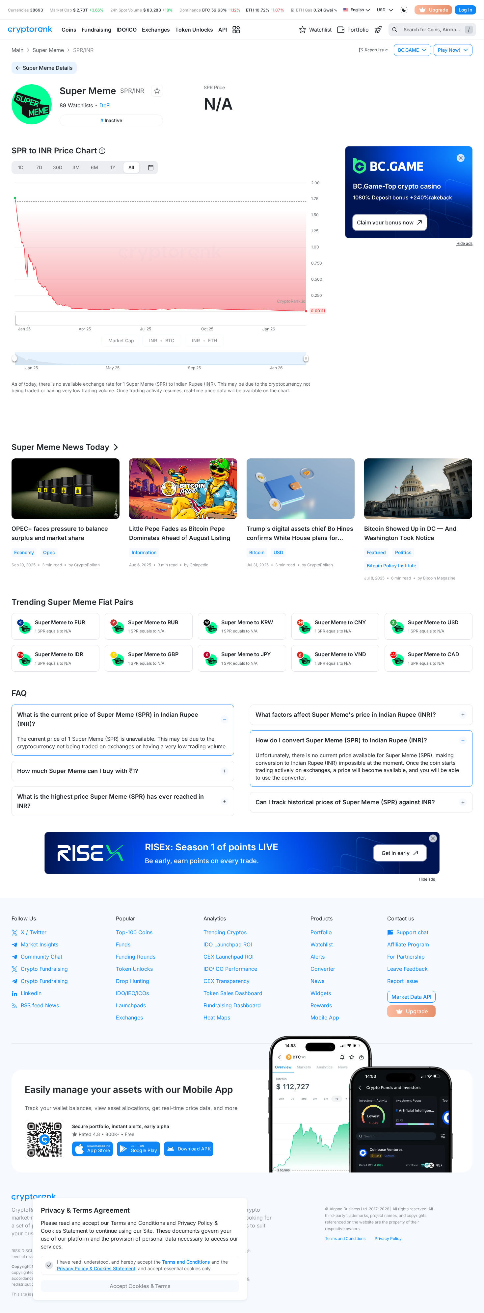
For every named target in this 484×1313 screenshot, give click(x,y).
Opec (49, 552)
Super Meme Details (48, 67)
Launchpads (131, 1005)
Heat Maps (216, 1017)
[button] (92, 1149)
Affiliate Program (408, 944)
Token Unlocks (134, 968)
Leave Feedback (407, 968)
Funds (123, 944)
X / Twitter (33, 932)
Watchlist (321, 944)
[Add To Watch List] (157, 91)
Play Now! (449, 50)
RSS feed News (40, 1005)
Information (144, 552)
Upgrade (438, 10)
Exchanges (129, 1017)
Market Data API (411, 996)
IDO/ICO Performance (230, 968)
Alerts (317, 956)
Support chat (412, 932)
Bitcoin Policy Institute (391, 565)
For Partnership (406, 956)
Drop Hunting (132, 981)
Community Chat (41, 956)
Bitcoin (256, 552)
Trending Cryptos (225, 932)
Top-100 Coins (134, 932)
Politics (403, 552)
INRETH (204, 340)
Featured (376, 552)
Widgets (320, 993)
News (317, 981)
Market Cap (121, 340)
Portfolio (321, 932)
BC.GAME (408, 50)
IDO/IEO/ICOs (132, 993)
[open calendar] (151, 167)
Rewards (321, 1005)
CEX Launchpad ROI (228, 956)
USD (278, 552)
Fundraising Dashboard (232, 1005)
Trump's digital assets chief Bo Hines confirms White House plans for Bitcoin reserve (300, 538)
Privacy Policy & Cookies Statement (96, 1268)
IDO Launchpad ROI (227, 944)
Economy (24, 552)
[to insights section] (236, 30)
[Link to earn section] (378, 30)
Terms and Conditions (345, 1238)
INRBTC (161, 340)
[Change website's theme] (404, 10)
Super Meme (48, 50)
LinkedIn (31, 993)
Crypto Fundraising (44, 968)
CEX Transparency (226, 981)
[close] (461, 158)
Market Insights (39, 944)
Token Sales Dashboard (232, 993)
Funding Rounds (135, 956)
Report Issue (402, 981)
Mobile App (324, 1017)
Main (17, 50)
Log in (465, 10)
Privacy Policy (388, 1238)
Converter (322, 968)
